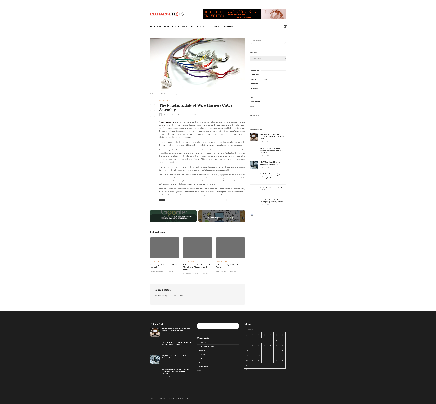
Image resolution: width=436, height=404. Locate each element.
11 (253, 350)
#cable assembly (174, 200)
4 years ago (170, 114)
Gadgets (175, 27)
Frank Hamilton (187, 273)
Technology (216, 27)
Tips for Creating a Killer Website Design (220, 218)
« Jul (245, 370)
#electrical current (209, 200)
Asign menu (153, 2)
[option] (164, 254)
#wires (223, 200)
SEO (192, 27)
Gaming (185, 27)
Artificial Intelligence (159, 27)
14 (270, 350)
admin (165, 114)
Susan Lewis (153, 271)
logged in (167, 296)
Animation (255, 75)
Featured (254, 84)
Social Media (202, 27)
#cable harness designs (191, 200)
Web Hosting (229, 27)
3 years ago (195, 273)
